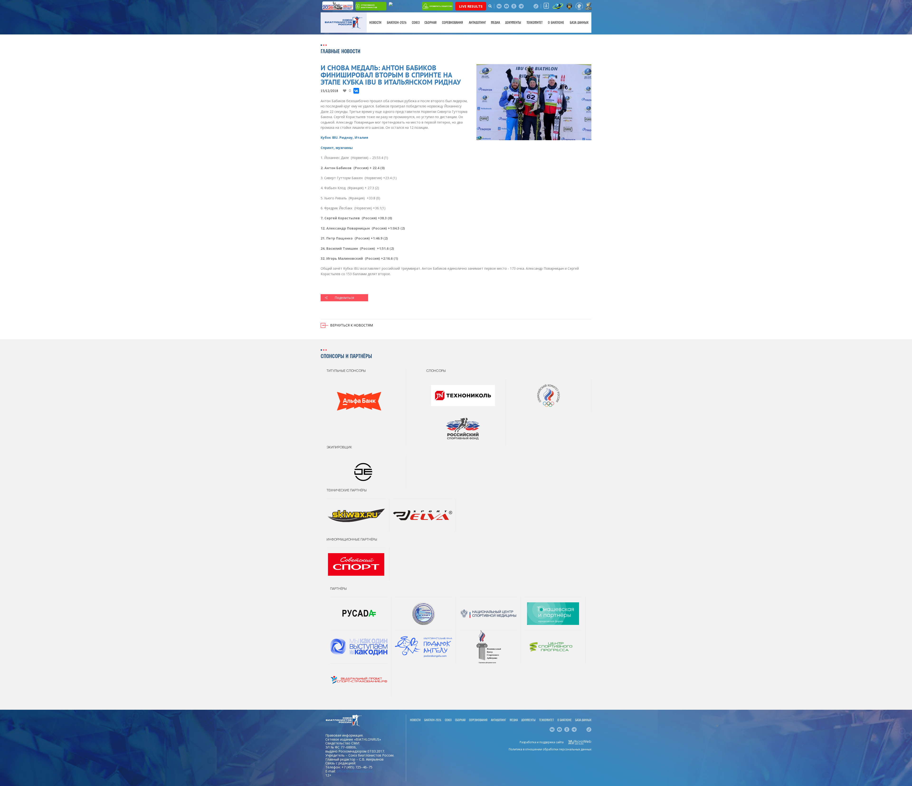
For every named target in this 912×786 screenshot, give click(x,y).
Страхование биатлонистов (369, 6)
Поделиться (344, 297)
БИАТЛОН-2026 (397, 22)
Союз (416, 22)
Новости (375, 22)
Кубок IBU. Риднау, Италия (344, 137)
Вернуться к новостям (351, 325)
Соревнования (452, 22)
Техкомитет (534, 22)
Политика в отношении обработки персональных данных (550, 749)
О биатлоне (556, 22)
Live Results (471, 6)
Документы (513, 22)
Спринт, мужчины (337, 147)
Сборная (430, 22)
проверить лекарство (440, 6)
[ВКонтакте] (356, 91)
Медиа (495, 22)
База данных (579, 22)
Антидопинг (477, 22)
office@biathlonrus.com (355, 771)
